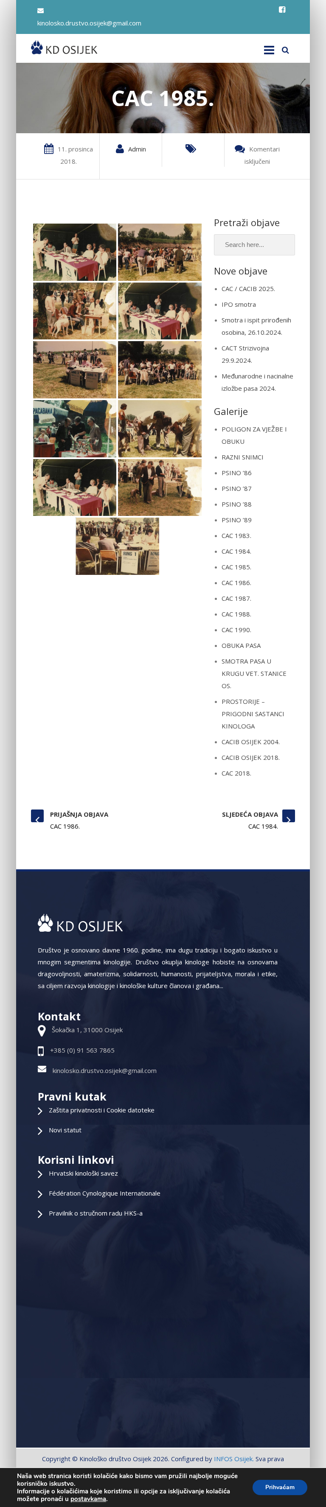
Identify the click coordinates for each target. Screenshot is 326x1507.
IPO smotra (239, 304)
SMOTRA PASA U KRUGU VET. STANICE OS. (254, 673)
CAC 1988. (236, 614)
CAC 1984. (236, 551)
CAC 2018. (236, 773)
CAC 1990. (236, 629)
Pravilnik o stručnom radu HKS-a (96, 1213)
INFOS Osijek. (234, 1458)
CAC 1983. (236, 535)
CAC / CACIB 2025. (248, 288)
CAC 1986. (236, 582)
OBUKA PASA (241, 645)
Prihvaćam (280, 1487)
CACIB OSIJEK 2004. (251, 741)
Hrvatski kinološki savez (83, 1173)
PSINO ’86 (237, 472)
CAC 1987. (236, 598)
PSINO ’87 (237, 488)
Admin (137, 149)
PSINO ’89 (237, 519)
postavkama (88, 1499)
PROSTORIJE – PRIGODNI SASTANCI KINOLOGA (253, 713)
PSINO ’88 (237, 504)
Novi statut (65, 1130)
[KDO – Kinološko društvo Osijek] (64, 47)
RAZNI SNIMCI (243, 457)
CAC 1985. (236, 567)
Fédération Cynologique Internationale (104, 1193)
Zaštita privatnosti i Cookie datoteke (102, 1110)
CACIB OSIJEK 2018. (251, 757)
